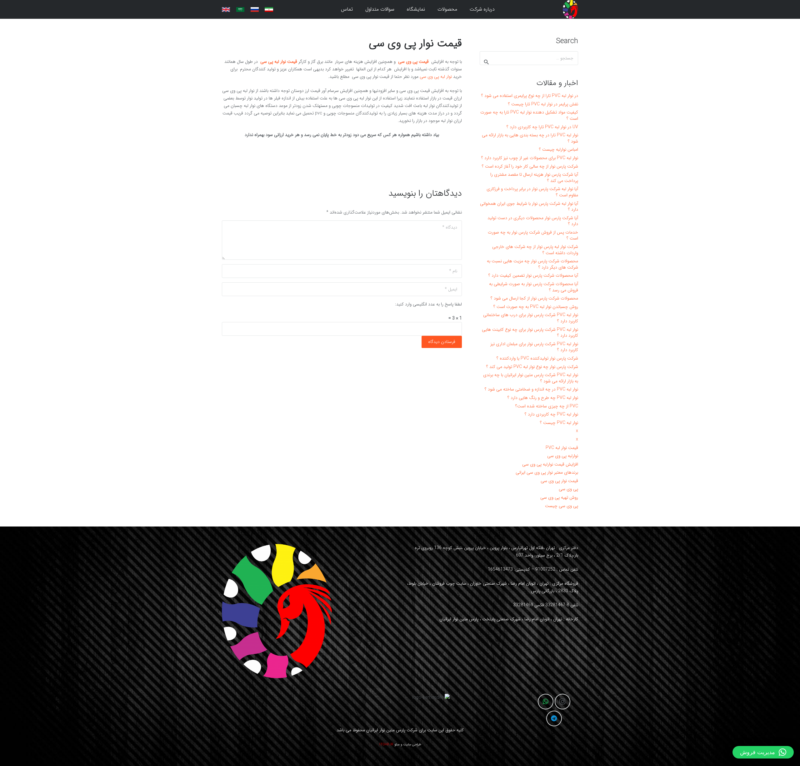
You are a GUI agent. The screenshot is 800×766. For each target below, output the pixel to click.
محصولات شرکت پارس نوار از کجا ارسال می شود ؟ (534, 298)
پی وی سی (568, 489)
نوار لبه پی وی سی (436, 76)
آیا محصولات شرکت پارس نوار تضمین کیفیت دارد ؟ (533, 275)
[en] (226, 9)
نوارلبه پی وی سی (562, 455)
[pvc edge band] (570, 9)
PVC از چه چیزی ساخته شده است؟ (546, 406)
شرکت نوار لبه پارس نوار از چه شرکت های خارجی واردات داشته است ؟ (535, 249)
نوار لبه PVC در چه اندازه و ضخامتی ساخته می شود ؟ (531, 389)
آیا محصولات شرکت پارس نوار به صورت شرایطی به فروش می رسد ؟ (533, 287)
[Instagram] (562, 701)
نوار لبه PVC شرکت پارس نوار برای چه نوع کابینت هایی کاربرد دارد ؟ (530, 332)
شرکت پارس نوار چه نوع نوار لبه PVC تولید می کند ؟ (532, 366)
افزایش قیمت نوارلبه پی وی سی (550, 464)
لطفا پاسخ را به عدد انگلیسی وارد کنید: (428, 304)
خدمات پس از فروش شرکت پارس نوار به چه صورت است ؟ (533, 235)
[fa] (269, 9)
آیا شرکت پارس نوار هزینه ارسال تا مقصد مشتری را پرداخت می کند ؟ (534, 177)
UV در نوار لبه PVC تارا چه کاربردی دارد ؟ (542, 126)
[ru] (255, 9)
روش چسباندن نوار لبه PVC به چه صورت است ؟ (535, 306)
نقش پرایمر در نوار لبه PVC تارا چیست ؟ (543, 104)
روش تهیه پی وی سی (559, 497)
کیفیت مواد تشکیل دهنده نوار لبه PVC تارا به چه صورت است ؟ (529, 115)
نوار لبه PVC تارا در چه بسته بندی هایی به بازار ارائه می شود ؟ (530, 138)
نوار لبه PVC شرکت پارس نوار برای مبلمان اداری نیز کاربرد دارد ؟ (534, 347)
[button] (433, 9)
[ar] (240, 9)
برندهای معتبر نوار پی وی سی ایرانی (547, 472)
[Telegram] (554, 718)
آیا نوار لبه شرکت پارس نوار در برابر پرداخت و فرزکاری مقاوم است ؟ (532, 192)
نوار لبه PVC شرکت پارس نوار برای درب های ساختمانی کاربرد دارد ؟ (530, 318)
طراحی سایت (412, 744)
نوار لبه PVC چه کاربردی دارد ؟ (551, 414)
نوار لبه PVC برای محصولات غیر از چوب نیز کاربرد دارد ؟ (529, 157)
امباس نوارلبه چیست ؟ (558, 149)
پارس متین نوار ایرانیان (385, 730)
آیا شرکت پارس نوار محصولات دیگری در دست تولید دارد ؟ (533, 221)
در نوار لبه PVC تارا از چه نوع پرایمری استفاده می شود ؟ (529, 95)
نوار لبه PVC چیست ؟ (559, 422)
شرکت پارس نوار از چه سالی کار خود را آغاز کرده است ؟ (530, 166)
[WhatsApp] (545, 701)
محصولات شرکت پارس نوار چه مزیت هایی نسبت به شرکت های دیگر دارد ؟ (532, 264)
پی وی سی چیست (561, 505)
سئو (397, 744)
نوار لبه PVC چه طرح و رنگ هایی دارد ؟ (543, 397)
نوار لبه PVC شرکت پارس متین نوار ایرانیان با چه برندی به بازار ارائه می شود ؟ (530, 378)
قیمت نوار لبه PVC (562, 447)
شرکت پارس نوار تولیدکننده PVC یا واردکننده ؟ (537, 358)
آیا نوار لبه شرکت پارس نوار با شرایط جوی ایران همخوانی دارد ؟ (529, 206)
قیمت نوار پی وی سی (559, 480)
